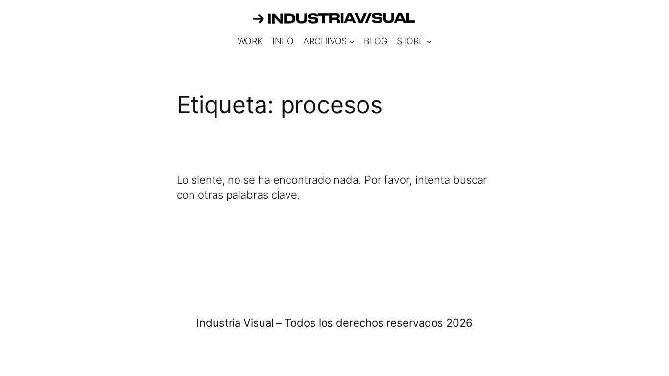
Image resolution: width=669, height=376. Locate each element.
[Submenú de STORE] (429, 41)
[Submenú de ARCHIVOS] (352, 41)
